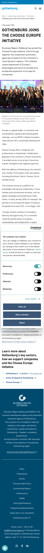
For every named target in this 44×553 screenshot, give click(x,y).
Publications (22, 473)
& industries (36, 373)
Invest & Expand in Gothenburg (19, 377)
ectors (25, 373)
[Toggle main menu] (40, 8)
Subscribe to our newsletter (22, 513)
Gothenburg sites (20, 517)
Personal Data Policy (22, 483)
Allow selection (22, 315)
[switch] (37, 274)
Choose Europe (14, 382)
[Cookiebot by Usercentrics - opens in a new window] (31, 228)
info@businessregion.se (14, 530)
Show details (30, 299)
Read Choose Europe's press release (19, 341)
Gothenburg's (12, 373)
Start (4, 16)
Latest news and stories (16, 16)
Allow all (22, 307)
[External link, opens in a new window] (16, 546)
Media (22, 498)
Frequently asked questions (22, 508)
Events (22, 478)
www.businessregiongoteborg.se (22, 451)
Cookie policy (22, 493)
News (22, 468)
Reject (22, 323)
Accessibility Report (22, 488)
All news (30, 16)
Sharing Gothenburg (22, 503)
